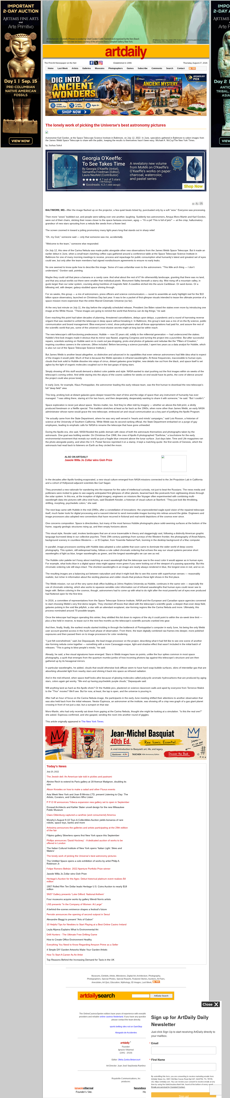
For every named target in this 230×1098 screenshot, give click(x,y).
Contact (181, 68)
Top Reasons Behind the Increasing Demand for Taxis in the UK (80, 959)
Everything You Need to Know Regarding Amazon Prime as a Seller (82, 944)
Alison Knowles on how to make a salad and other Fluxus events (81, 789)
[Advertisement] (168, 788)
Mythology (125, 982)
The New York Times (92, 721)
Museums (99, 68)
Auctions (152, 979)
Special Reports (124, 979)
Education (115, 982)
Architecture (142, 976)
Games (130, 68)
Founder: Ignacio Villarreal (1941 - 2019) (126, 1050)
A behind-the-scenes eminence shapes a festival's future (77, 909)
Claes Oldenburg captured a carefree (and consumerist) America (81, 815)
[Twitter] (96, 64)
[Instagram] (101, 64)
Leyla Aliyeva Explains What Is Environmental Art (72, 929)
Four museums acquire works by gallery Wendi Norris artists (79, 899)
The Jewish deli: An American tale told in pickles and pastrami (79, 776)
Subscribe (142, 68)
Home (51, 68)
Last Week (63, 68)
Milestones (121, 976)
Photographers (115, 68)
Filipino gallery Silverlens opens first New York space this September (83, 835)
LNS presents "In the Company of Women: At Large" (74, 904)
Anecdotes (96, 982)
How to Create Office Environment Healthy (69, 939)
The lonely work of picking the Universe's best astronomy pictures (81, 856)
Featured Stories (139, 979)
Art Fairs (161, 979)
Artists (75, 68)
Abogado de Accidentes (126, 1032)
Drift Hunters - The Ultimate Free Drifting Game (72, 934)
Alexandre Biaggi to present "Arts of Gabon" (70, 919)
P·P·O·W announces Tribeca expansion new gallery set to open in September (88, 802)
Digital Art (131, 976)
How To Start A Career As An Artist (65, 954)
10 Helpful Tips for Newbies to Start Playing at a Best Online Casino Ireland (86, 924)
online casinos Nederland (111, 1017)
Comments (157, 68)
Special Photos (109, 979)
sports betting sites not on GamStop (126, 1026)
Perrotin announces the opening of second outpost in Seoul (78, 914)
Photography (154, 976)
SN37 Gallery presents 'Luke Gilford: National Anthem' (75, 894)
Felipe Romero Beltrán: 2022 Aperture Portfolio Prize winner (78, 868)
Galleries (86, 68)
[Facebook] (92, 64)
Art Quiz (105, 982)
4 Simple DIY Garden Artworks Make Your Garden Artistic (77, 949)
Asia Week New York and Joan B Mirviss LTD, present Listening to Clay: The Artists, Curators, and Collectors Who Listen (87, 795)
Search (169, 68)
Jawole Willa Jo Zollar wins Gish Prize (88, 460)
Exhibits (105, 976)
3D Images (136, 982)
